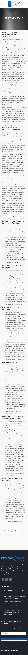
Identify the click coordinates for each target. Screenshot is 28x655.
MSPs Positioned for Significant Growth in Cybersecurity (15, 606)
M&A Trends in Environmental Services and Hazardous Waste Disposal (15, 597)
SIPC (6, 571)
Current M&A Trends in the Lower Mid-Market (14, 592)
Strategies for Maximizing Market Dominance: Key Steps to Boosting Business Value (13, 612)
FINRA (3, 571)
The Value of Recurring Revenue (12, 601)
